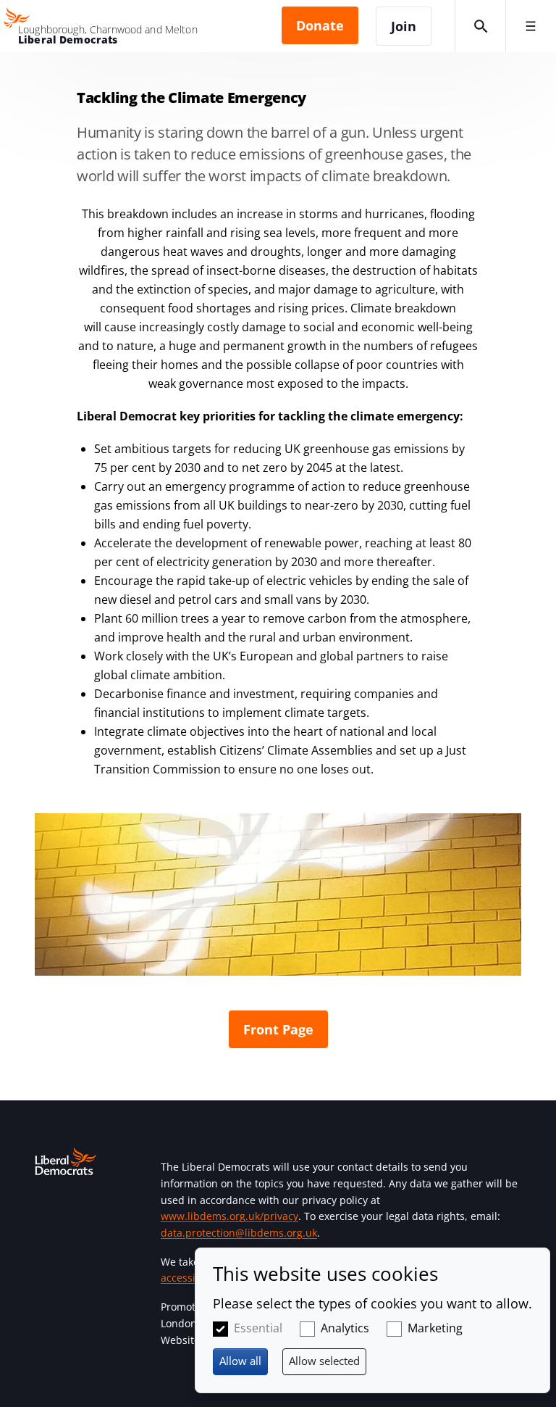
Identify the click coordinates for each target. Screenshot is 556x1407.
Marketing (435, 1328)
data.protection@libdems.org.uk (239, 1233)
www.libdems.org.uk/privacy (229, 1216)
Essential (258, 1328)
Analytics (345, 1328)
